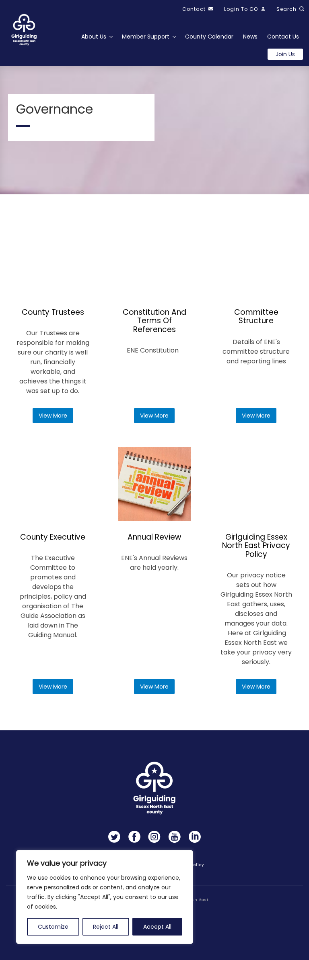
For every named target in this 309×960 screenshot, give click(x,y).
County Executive (52, 537)
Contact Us (283, 37)
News (250, 37)
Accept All (157, 927)
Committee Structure (256, 316)
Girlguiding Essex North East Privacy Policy (256, 546)
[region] (104, 897)
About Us (93, 37)
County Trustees (53, 312)
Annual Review (154, 537)
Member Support (145, 37)
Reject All (105, 927)
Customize (53, 927)
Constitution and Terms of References (154, 321)
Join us (285, 54)
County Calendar (209, 37)
